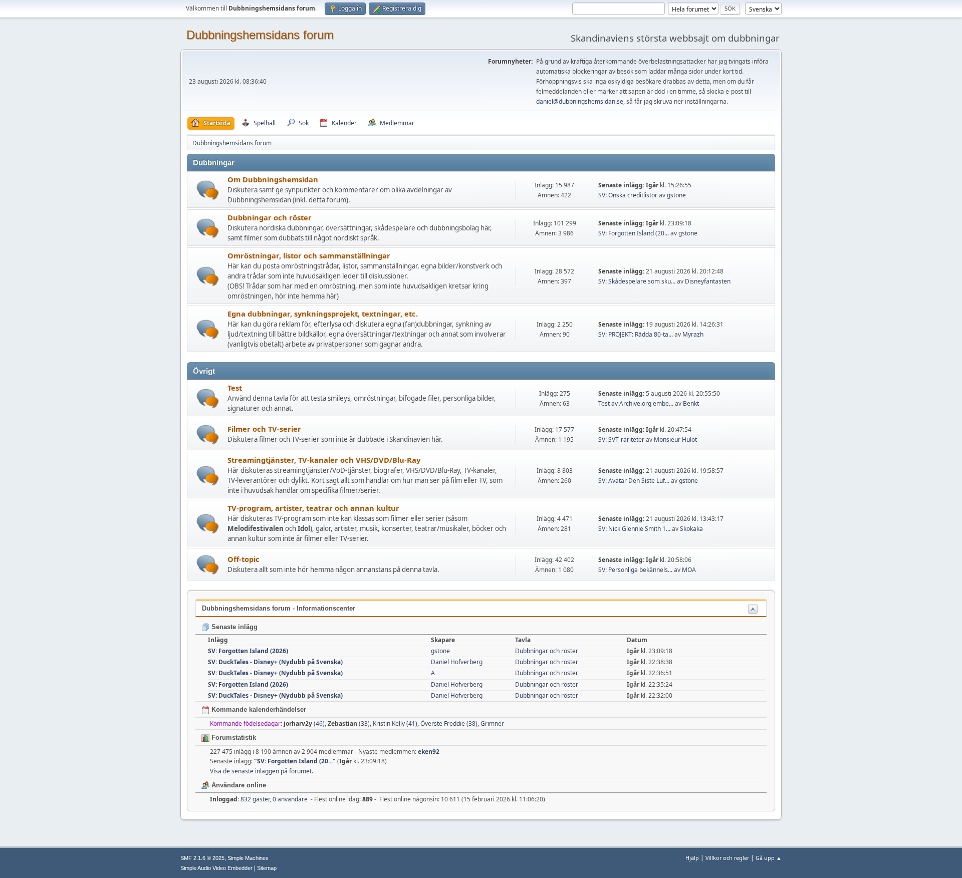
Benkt (691, 403)
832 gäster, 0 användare (259, 799)
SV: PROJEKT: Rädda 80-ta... (635, 334)
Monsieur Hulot (675, 439)
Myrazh (692, 334)
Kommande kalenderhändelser (257, 709)
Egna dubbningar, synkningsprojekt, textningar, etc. (322, 314)
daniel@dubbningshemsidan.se (579, 101)
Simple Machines (248, 858)
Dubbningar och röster (269, 217)
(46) (304, 723)
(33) (349, 723)
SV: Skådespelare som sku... (636, 281)
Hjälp (692, 857)
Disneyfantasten (708, 281)
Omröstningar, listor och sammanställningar (308, 255)
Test (234, 388)
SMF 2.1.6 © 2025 (202, 858)
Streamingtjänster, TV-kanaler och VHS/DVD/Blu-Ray (323, 460)
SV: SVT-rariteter (621, 439)
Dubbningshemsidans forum (260, 35)
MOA (689, 569)
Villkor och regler (727, 857)
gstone (676, 195)
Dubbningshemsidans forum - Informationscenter (278, 608)
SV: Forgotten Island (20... (633, 233)
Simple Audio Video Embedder (216, 868)
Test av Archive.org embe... (635, 403)
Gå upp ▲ (769, 857)
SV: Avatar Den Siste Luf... (633, 480)
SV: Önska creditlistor (627, 195)
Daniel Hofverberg (457, 662)
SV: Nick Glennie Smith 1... (634, 528)
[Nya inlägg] (207, 190)
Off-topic (243, 559)
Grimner (492, 723)
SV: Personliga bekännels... (635, 569)
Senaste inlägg (233, 627)
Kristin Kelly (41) (395, 723)
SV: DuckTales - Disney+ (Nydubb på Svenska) (275, 662)
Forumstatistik (232, 737)
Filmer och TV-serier (264, 429)
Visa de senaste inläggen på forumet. (261, 771)
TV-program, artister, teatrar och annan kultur (313, 508)
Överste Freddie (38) (448, 723)
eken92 (428, 751)
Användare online (237, 785)
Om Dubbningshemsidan (272, 179)
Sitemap (267, 868)
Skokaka (691, 528)
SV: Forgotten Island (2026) (248, 651)
